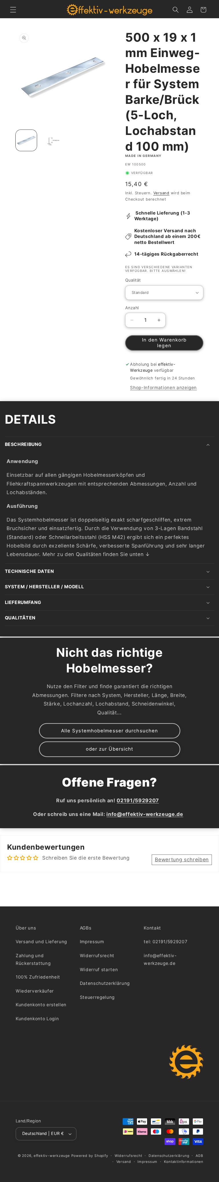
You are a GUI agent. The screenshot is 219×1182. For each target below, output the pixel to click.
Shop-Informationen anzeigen (163, 387)
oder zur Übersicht (109, 749)
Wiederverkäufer (35, 991)
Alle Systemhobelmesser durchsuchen (109, 731)
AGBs (86, 928)
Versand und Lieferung (41, 941)
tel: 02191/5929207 (165, 941)
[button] (13, 10)
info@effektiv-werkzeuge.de (160, 959)
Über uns (26, 928)
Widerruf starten (99, 969)
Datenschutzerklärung (105, 983)
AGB (199, 1155)
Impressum (92, 941)
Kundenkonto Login (37, 1018)
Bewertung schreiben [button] (182, 859)
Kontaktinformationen (183, 1161)
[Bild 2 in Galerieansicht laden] (50, 140)
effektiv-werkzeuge (52, 1155)
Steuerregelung (97, 997)
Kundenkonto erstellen (41, 1004)
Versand (161, 193)
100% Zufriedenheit (38, 977)
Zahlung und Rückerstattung (33, 959)
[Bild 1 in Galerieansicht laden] (26, 140)
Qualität (133, 280)
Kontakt (152, 928)
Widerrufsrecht (97, 955)
